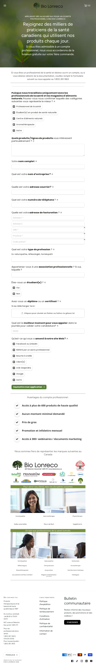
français (11, 655)
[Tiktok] (77, 661)
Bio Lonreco (10, 662)
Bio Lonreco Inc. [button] (11, 597)
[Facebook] (72, 661)
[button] (30, 596)
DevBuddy (18, 660)
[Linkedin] (86, 661)
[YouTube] (91, 661)
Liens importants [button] (47, 597)
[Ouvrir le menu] (7, 5)
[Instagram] (82, 661)
